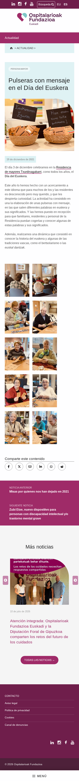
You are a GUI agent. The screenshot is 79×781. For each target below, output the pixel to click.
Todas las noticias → (39, 660)
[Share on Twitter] (19, 466)
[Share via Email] (30, 466)
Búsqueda (44, 4)
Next (74, 580)
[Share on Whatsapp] (51, 466)
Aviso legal (11, 703)
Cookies (9, 717)
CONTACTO (12, 695)
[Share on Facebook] (8, 466)
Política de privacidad (17, 710)
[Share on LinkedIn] (40, 466)
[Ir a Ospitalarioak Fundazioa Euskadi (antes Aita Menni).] (12, 48)
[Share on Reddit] (62, 466)
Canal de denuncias (16, 724)
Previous (4, 580)
